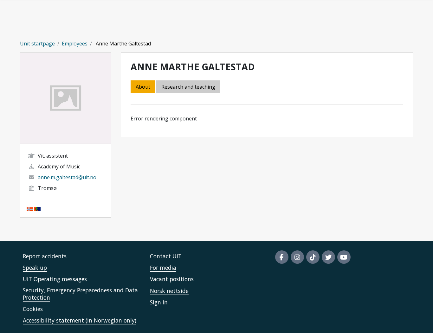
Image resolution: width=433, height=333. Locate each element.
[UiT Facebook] (281, 257)
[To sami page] (37, 208)
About (143, 86)
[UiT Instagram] (297, 257)
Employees (74, 43)
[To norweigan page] (30, 208)
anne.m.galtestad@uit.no (67, 177)
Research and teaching (188, 86)
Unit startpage (37, 43)
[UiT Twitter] (328, 257)
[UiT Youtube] (344, 257)
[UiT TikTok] (313, 257)
